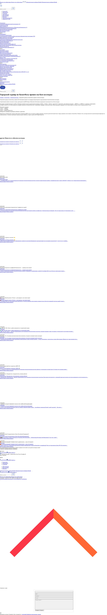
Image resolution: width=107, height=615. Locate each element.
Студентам (4, 13)
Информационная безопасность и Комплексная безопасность (13, 27)
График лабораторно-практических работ (8, 55)
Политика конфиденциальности (7, 479)
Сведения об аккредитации (6, 35)
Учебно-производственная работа (8, 44)
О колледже (4, 11)
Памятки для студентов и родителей (8, 58)
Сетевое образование (4, 41)
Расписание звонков (4, 51)
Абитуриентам (5, 14)
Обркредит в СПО (6, 19)
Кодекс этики (3, 57)
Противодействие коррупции (6, 29)
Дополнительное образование (7, 47)
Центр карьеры (4, 26)
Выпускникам (5, 15)
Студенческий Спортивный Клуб (7, 60)
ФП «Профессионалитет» (5, 70)
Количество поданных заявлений (7, 66)
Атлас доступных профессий (6, 75)
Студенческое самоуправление (6, 59)
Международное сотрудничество (7, 37)
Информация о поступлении (6, 68)
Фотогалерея (2, 31)
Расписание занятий (4, 50)
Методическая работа (5, 42)
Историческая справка (4, 30)
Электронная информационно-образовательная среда (11, 39)
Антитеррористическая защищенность (8, 28)
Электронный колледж (7, 18)
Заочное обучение (4, 46)
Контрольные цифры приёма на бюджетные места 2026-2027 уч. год (14, 71)
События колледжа (4, 25)
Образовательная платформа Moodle (7, 84)
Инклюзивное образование (6, 40)
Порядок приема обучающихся (6, 69)
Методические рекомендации (6, 52)
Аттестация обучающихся (5, 54)
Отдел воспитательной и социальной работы (10, 56)
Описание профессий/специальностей (8, 65)
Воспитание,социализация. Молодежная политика (10, 45)
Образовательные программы (6, 38)
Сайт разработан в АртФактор (20, 479)
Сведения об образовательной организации (10, 24)
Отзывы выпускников (4, 72)
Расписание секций (4, 61)
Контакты (4, 16)
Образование (5, 12)
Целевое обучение (4, 76)
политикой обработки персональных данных (31, 614)
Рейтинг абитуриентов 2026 (6, 67)
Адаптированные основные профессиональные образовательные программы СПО (17, 36)
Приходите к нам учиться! (5, 74)
